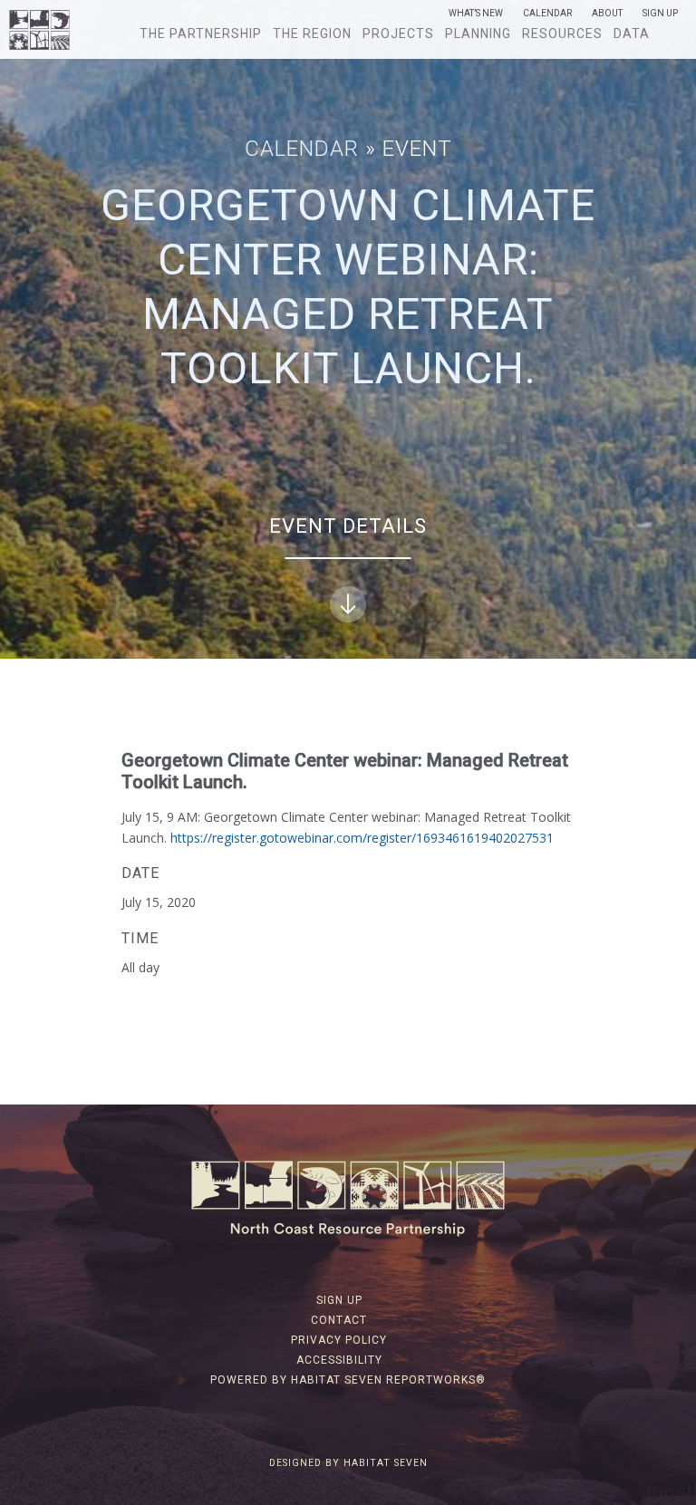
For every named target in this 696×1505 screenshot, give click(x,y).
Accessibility (339, 1360)
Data (632, 33)
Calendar (547, 13)
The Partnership (201, 33)
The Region (312, 33)
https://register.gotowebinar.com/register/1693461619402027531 (362, 837)
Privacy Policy (339, 1340)
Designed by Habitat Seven (348, 1463)
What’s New (476, 13)
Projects (398, 33)
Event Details (348, 526)
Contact (339, 1320)
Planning (478, 33)
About (607, 13)
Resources (562, 33)
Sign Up (660, 13)
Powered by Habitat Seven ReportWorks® (348, 1380)
